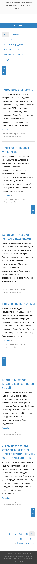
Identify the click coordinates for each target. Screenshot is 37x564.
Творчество (9, 39)
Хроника (15, 34)
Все (5, 34)
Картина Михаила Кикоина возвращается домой (18, 383)
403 (32, 534)
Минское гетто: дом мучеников (15, 149)
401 (20, 534)
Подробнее (6, 130)
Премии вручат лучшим (18, 303)
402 (26, 534)
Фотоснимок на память (18, 89)
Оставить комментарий (10, 134)
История (7, 49)
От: (13, 136)
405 (20, 539)
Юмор (18, 49)
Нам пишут (9, 54)
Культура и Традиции (13, 44)
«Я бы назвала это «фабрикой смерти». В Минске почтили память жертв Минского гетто (18, 451)
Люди (6, 59)
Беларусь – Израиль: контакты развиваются (17, 236)
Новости (22, 54)
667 (32, 539)
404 (15, 539)
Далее (29, 543)
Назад (20, 543)
